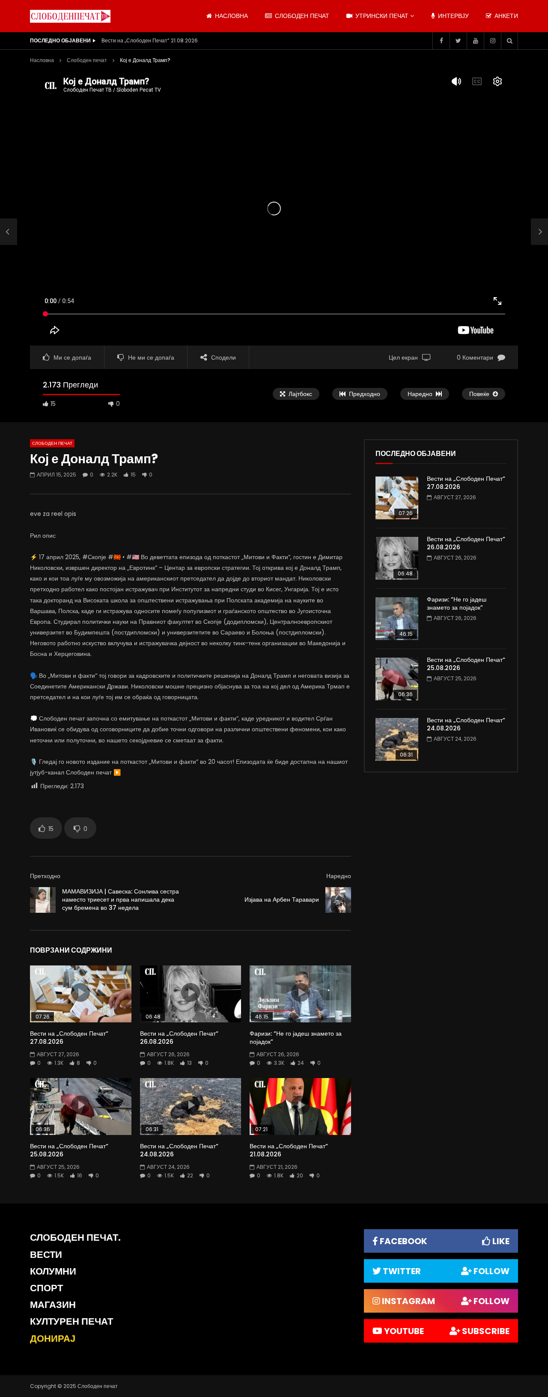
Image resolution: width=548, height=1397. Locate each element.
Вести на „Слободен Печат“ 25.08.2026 (69, 1150)
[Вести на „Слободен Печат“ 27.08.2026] (396, 498)
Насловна (42, 60)
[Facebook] (441, 40)
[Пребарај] (509, 40)
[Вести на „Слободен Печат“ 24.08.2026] (396, 739)
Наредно (338, 876)
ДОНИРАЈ (52, 1338)
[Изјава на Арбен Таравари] (338, 900)
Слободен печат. (75, 1237)
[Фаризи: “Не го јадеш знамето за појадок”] (396, 618)
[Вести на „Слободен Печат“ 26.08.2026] (396, 558)
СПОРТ (46, 1288)
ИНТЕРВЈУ (452, 16)
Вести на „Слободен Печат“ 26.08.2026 (179, 1037)
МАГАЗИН (53, 1304)
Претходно (45, 876)
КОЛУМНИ (53, 1271)
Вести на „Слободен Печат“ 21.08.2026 (149, 40)
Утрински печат (381, 16)
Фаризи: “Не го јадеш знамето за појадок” (296, 1037)
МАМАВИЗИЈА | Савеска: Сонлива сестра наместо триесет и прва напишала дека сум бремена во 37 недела (120, 899)
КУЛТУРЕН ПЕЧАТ (71, 1321)
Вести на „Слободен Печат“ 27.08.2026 (69, 1037)
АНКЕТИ (505, 16)
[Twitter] (458, 40)
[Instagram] (492, 40)
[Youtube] (475, 40)
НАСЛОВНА (230, 16)
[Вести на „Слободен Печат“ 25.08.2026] (396, 679)
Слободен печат (301, 16)
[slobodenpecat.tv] (70, 16)
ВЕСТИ (46, 1254)
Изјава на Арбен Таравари (281, 899)
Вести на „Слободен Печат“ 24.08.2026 (179, 1150)
